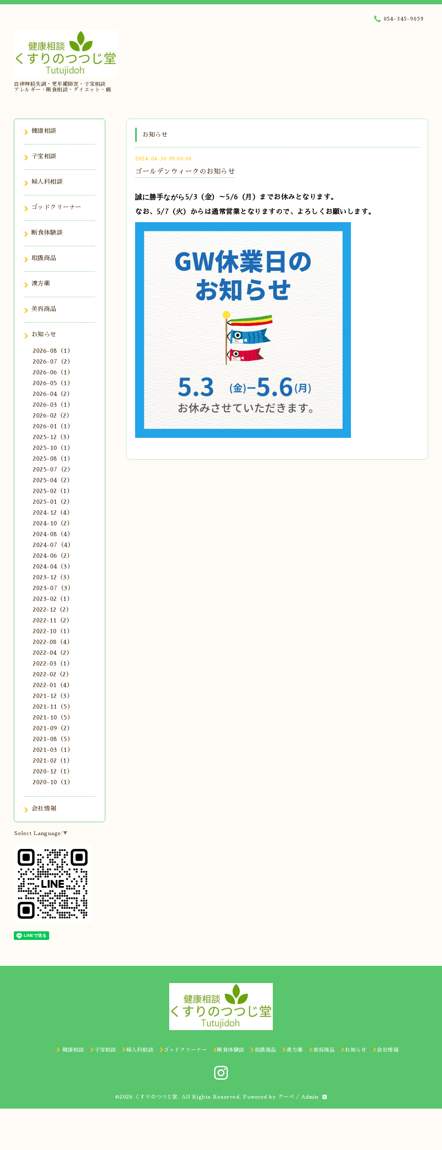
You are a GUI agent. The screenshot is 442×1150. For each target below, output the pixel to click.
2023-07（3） (53, 588)
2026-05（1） (53, 383)
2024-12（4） (53, 512)
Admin (310, 1097)
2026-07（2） (53, 361)
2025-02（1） (53, 491)
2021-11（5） (53, 707)
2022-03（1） (53, 663)
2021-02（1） (53, 760)
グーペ (286, 1097)
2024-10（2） (53, 523)
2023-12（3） (53, 577)
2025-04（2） (53, 480)
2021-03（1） (53, 750)
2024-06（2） (53, 556)
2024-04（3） (53, 566)
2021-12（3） (53, 696)
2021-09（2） (53, 728)
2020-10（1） (53, 782)
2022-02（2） (52, 674)
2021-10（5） (53, 717)
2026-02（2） (53, 415)
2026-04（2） (53, 394)
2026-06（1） (53, 372)
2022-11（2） (53, 620)
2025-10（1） (53, 448)
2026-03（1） (53, 405)
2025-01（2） (53, 502)
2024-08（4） (53, 534)
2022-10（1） (53, 631)
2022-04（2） (53, 653)
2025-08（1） (53, 459)
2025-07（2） (53, 469)
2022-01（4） (53, 685)
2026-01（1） (53, 426)
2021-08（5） (53, 739)
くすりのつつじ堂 (156, 1097)
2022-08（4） (53, 642)
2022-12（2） (52, 609)
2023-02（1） (53, 599)
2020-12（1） (53, 771)
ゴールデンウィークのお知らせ (185, 171)
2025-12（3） (53, 437)
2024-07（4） (53, 545)
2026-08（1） (53, 351)
